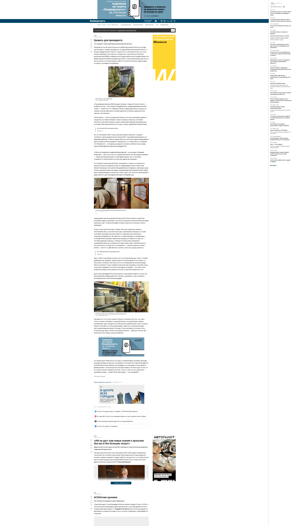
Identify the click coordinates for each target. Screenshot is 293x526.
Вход (168, 21)
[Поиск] (171, 21)
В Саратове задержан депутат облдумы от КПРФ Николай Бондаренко (117, 411)
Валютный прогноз (149, 24)
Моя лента (279, 3)
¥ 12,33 (108, 24)
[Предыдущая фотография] (95, 193)
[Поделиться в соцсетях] (91, 51)
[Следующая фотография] (147, 193)
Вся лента (273, 165)
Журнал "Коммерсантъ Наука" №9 (102, 382)
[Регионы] (161, 21)
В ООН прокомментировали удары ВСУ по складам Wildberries (115, 421)
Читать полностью (121, 501)
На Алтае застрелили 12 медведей (107, 426)
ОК (173, 30)
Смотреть (99, 131)
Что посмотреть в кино (126, 24)
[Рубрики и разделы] (174, 21)
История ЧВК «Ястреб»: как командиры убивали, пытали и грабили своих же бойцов (121, 416)
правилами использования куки (127, 30)
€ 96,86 (103, 24)
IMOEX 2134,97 (114, 24)
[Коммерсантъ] (97, 21)
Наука (95, 35)
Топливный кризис (164, 24)
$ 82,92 (98, 24)
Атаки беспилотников (138, 24)
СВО (157, 24)
